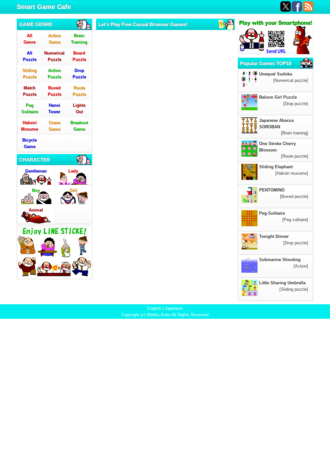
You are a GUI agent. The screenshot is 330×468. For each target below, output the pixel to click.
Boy (36, 190)
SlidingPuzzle (29, 73)
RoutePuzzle (79, 91)
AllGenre (29, 38)
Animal (36, 210)
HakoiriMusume (29, 126)
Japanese (174, 308)
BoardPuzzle (79, 56)
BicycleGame (29, 143)
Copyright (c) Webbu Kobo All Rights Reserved (165, 314)
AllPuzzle (29, 56)
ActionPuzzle (54, 73)
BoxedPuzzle (54, 91)
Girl (73, 190)
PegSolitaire (29, 108)
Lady (73, 171)
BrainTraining (79, 38)
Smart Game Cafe (44, 6)
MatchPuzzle (29, 91)
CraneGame (54, 126)
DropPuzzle (79, 73)
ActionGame (54, 38)
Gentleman (36, 171)
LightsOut (79, 108)
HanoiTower (54, 108)
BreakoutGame (79, 126)
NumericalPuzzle (54, 56)
